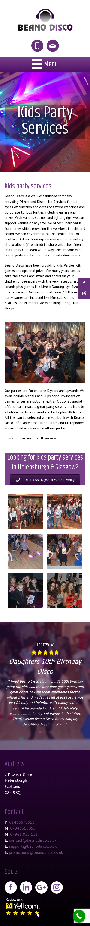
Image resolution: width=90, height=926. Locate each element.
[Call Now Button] (79, 916)
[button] (45, 479)
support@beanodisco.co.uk (33, 846)
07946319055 (23, 828)
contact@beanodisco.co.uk (32, 840)
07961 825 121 (24, 834)
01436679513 (22, 822)
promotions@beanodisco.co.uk (36, 852)
